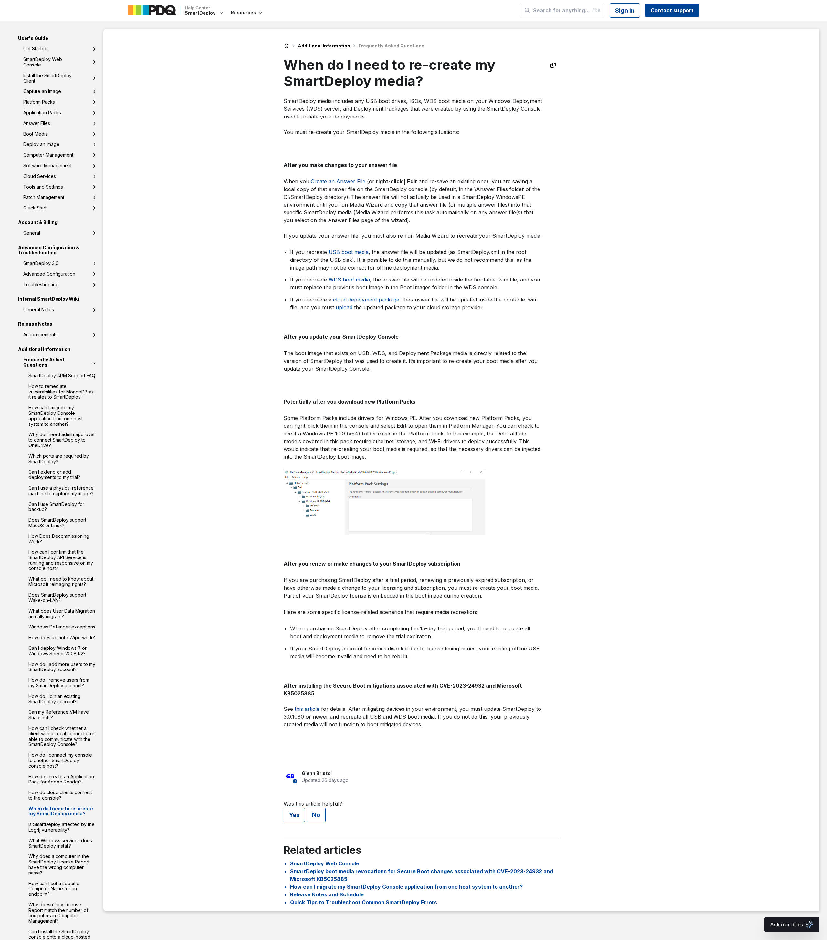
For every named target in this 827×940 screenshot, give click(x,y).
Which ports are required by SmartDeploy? (58, 458)
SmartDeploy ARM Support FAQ (61, 376)
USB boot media (349, 252)
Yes (294, 815)
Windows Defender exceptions (61, 627)
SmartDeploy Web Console (42, 62)
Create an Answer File (338, 181)
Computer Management (48, 155)
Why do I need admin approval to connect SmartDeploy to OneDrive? (61, 440)
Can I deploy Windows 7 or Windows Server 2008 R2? (57, 650)
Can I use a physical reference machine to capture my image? (61, 490)
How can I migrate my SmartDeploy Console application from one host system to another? (55, 416)
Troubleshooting (40, 284)
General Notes (38, 309)
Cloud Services (39, 176)
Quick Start (35, 208)
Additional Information (324, 45)
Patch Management (43, 197)
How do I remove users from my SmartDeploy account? (58, 683)
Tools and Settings (43, 186)
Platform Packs (39, 102)
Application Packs (42, 112)
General (31, 233)
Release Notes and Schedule (327, 894)
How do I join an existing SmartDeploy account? (54, 698)
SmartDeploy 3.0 (40, 263)
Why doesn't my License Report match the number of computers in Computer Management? (58, 913)
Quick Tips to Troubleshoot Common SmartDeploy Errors (363, 902)
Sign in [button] (624, 10)
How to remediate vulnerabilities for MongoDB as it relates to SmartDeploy (61, 391)
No (316, 815)
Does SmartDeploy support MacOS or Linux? (57, 522)
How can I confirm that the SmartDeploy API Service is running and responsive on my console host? (60, 560)
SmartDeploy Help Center (286, 46)
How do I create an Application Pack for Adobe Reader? (61, 779)
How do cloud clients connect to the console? (60, 795)
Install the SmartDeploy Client (47, 78)
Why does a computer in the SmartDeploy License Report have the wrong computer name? (58, 864)
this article (307, 709)
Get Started (35, 49)
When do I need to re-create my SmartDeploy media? (60, 811)
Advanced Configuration (49, 274)
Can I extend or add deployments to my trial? (54, 474)
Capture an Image (42, 91)
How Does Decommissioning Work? (58, 538)
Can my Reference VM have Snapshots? (58, 715)
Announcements (40, 334)
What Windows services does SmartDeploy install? (60, 843)
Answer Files (36, 123)
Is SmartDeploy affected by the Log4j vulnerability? (61, 827)
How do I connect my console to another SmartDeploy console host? (60, 760)
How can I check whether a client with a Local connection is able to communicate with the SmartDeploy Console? (62, 736)
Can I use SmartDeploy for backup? (56, 506)
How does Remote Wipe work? (61, 637)
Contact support (672, 10)
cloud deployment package (366, 299)
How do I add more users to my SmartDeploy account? (61, 666)
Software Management (47, 165)
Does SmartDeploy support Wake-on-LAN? (57, 597)
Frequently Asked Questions (43, 362)
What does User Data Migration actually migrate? (61, 613)
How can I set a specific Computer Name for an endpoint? (53, 889)
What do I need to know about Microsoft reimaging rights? (60, 581)
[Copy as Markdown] (553, 65)
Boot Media (35, 134)
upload (344, 307)
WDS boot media (349, 279)
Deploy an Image (41, 144)
